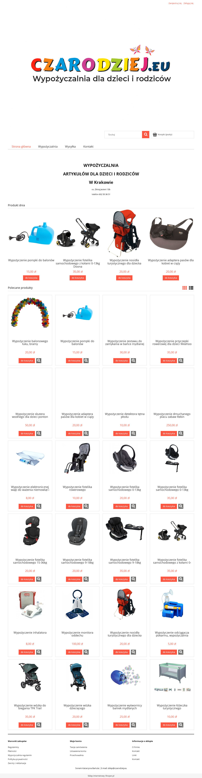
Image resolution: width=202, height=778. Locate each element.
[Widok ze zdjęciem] (184, 288)
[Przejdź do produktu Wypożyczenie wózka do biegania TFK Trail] (30, 681)
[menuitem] (21, 146)
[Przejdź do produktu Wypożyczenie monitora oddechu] (77, 608)
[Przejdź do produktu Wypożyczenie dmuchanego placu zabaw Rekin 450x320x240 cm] (172, 390)
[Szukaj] (145, 134)
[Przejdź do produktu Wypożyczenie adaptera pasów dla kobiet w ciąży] (77, 390)
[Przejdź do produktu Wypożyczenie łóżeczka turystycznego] (172, 681)
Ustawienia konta (78, 751)
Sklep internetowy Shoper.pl (101, 775)
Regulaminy (13, 747)
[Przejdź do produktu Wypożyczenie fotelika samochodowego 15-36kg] (30, 535)
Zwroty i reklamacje (17, 763)
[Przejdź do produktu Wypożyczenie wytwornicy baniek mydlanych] (125, 681)
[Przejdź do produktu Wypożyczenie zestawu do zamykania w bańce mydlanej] (125, 317)
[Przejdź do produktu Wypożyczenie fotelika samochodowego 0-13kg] (125, 462)
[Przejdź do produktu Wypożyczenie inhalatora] (30, 608)
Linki (134, 755)
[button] (38, 360)
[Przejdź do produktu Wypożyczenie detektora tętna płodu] (125, 390)
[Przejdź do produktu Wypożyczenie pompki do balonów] (77, 317)
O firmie (136, 747)
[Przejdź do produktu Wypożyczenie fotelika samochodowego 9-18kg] (77, 535)
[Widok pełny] (191, 288)
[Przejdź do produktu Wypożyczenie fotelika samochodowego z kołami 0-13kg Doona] (172, 535)
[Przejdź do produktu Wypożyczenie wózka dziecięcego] (77, 681)
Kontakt (136, 751)
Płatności (12, 751)
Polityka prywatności (17, 759)
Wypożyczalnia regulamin (20, 755)
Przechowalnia (76, 755)
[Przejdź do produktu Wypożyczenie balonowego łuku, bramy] (30, 317)
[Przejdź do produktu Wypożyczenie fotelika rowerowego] (77, 462)
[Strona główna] (101, 68)
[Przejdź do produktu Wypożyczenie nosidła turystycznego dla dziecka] (125, 608)
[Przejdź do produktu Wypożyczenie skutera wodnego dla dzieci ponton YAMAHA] (30, 390)
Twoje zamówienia (78, 747)
